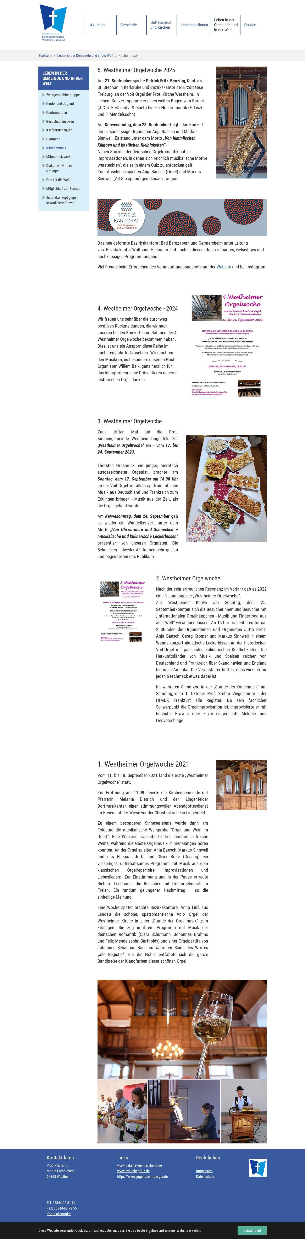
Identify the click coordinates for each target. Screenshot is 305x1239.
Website (224, 266)
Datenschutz (205, 1176)
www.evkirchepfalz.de (133, 1171)
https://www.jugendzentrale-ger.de (142, 1176)
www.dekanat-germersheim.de (139, 1165)
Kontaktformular (59, 1214)
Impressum (204, 1171)
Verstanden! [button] (252, 1230)
